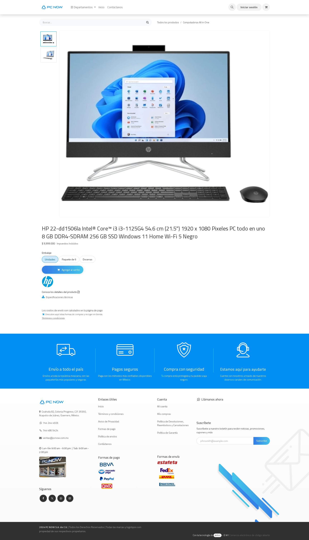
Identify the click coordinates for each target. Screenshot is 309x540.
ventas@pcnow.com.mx (56, 438)
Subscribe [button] (261, 441)
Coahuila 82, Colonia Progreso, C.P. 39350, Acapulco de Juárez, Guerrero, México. (62, 413)
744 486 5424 (51, 430)
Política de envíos (107, 436)
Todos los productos (168, 22)
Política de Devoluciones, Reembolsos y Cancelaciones (173, 423)
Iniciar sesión (249, 7)
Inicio (101, 406)
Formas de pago (107, 429)
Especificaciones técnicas (59, 297)
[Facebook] (43, 498)
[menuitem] (83, 7)
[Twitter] (52, 498)
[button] (232, 7)
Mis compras (164, 414)
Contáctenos (105, 444)
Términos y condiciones (111, 414)
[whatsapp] (61, 498)
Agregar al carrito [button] (70, 270)
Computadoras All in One (196, 22)
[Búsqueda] (147, 22)
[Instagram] (69, 498)
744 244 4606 (50, 423)
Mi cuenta (162, 406)
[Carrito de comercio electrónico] (266, 7)
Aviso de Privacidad (108, 421)
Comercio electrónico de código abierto (249, 535)
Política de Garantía (167, 433)
